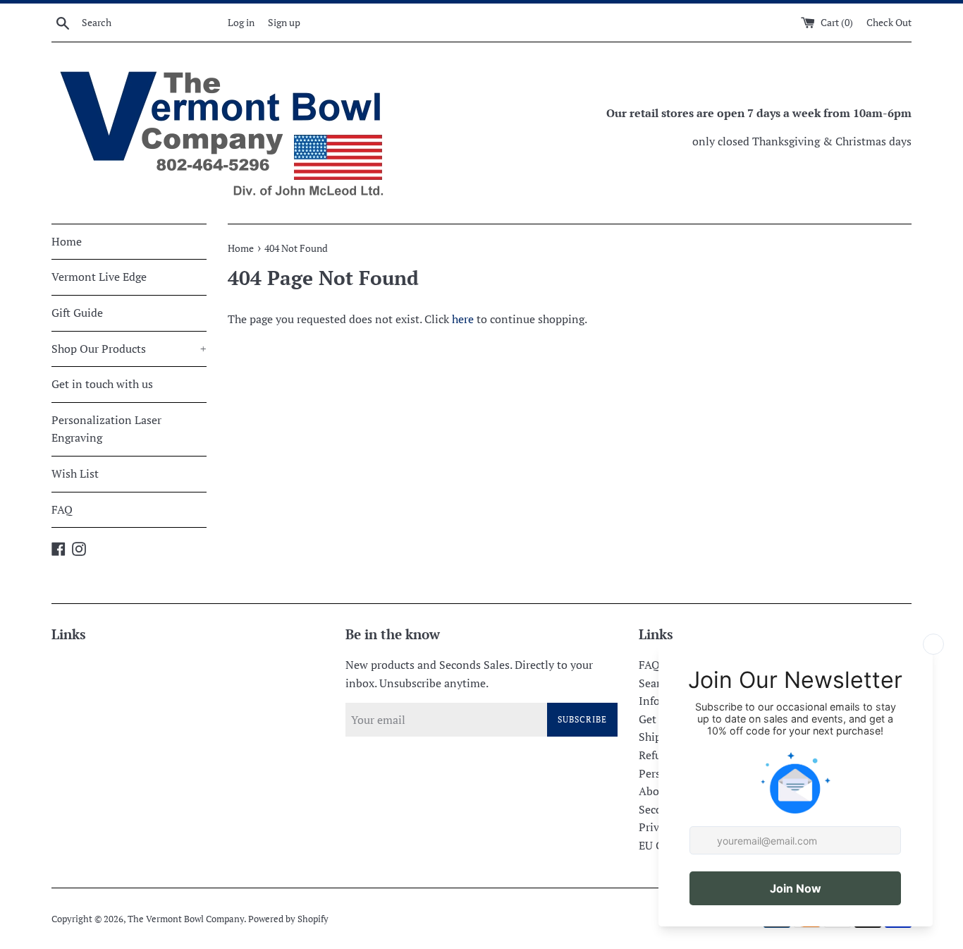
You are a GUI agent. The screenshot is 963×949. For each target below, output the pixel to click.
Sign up (284, 22)
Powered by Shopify (288, 919)
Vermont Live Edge (99, 276)
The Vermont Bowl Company (186, 919)
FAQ (62, 509)
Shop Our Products (129, 348)
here (463, 319)
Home (66, 241)
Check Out (889, 22)
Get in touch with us (102, 384)
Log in (241, 22)
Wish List (75, 473)
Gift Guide (77, 312)
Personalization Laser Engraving (106, 429)
